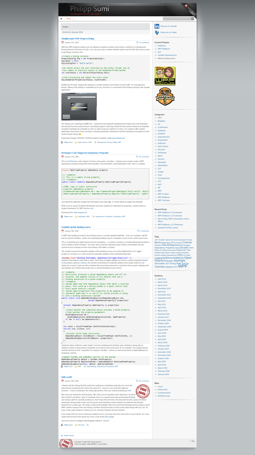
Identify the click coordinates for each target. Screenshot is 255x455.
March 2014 (162, 285)
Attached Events (171, 240)
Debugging (186, 245)
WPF (90, 142)
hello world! (66, 377)
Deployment (162, 140)
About (69, 18)
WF (159, 188)
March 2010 (162, 311)
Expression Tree (183, 250)
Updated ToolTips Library (168, 228)
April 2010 (162, 308)
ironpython (185, 253)
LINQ (179, 255)
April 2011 (162, 292)
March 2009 (162, 343)
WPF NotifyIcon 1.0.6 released (170, 216)
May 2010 (162, 304)
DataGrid (161, 134)
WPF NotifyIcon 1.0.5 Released (170, 225)
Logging (158, 258)
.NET (160, 118)
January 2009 (163, 349)
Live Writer (187, 255)
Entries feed (162, 390)
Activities (162, 240)
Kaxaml (157, 255)
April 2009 (162, 339)
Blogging (161, 121)
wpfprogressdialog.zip (116, 138)
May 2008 (162, 362)
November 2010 (164, 295)
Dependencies (164, 137)
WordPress (66, 443)
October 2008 (163, 358)
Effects (157, 250)
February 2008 (164, 371)
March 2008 (162, 368)
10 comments (144, 42)
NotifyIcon (178, 258)
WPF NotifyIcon (164, 49)
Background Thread (104, 142)
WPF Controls (163, 194)
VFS (159, 181)
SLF (159, 52)
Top (193, 441)
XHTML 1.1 (94, 444)
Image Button (165, 253)
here (129, 391)
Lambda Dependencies (167, 55)
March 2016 (162, 282)
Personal (81, 425)
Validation (169, 267)
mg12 (84, 444)
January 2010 (163, 317)
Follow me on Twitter (168, 32)
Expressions (171, 250)
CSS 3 (104, 444)
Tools (160, 175)
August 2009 (163, 330)
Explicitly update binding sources (76, 227)
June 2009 (162, 333)
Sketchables (163, 165)
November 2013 (164, 288)
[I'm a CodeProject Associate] (165, 106)
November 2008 (164, 355)
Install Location (175, 253)
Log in (160, 386)
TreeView (160, 266)
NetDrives (162, 46)
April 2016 (162, 279)
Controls (187, 242)
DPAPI (191, 248)
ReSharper (72, 161)
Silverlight (162, 162)
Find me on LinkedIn (168, 26)
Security (161, 159)
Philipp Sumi (68, 142)
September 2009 (164, 327)
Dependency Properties (103, 216)
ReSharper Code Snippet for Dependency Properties (84, 153)
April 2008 (162, 365)
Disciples (184, 247)
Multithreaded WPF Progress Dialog (77, 38)
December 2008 (164, 352)
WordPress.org (164, 396)
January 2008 (163, 374)
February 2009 (164, 346)
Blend (157, 242)
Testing (161, 172)
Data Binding (91, 366)
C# (159, 124)
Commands (178, 243)
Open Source (83, 142)
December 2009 (164, 320)
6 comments (144, 231)
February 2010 (164, 314)
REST (160, 156)
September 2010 (164, 298)
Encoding (163, 250)
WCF (160, 185)
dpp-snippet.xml (80, 212)
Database (162, 131)
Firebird (157, 253)
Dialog (115, 142)
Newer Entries (69, 435)
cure (92, 208)
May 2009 (162, 336)
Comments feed (164, 393)
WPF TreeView (164, 200)
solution (83, 263)
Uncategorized (164, 178)
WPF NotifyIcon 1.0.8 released (170, 212)
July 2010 (162, 301)
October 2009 (163, 323)
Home (61, 18)
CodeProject (163, 127)
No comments (144, 157)
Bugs (169, 243)
